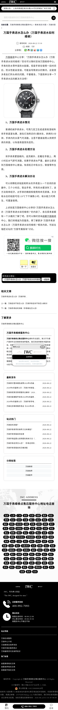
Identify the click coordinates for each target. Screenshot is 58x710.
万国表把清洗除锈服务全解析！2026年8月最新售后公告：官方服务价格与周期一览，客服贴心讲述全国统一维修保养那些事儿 (22, 392)
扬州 (13, 559)
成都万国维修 (49, 216)
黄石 (44, 559)
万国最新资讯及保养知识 (11, 651)
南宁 (51, 524)
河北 (39, 528)
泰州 (28, 572)
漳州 (38, 541)
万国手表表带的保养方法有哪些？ (20, 429)
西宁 (31, 567)
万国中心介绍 (6, 642)
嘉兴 (13, 554)
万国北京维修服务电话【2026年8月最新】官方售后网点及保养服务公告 (22, 406)
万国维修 (10, 57)
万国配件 (29, 475)
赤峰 (40, 546)
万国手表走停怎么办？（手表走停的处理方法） (22, 443)
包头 (46, 546)
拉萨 (44, 541)
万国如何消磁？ (13, 425)
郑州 (6, 520)
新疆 (4, 546)
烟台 (38, 554)
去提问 (33, 267)
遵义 (45, 567)
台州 (35, 572)
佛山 (38, 533)
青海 (51, 541)
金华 (19, 559)
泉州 (5, 567)
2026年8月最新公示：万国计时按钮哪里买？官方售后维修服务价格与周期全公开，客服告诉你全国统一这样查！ (22, 388)
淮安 (32, 554)
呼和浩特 (30, 537)
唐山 (6, 533)
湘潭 (13, 563)
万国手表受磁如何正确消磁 (17, 448)
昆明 (39, 524)
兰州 (11, 546)
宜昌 (32, 563)
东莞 (44, 533)
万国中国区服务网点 (9, 648)
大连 (51, 520)
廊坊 (19, 533)
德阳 (6, 537)
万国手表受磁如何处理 (15, 434)
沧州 (19, 550)
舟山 (6, 559)
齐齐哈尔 (20, 537)
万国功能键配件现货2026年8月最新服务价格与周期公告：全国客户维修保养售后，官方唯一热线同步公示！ (22, 397)
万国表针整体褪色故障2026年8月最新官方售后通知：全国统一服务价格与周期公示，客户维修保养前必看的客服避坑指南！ (22, 383)
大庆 (4, 550)
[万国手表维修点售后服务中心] (3, 1)
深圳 (25, 515)
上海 (13, 515)
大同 (33, 546)
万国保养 (29, 471)
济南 (32, 524)
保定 (51, 528)
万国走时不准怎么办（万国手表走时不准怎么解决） (28, 303)
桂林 (18, 567)
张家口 (26, 550)
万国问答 (52, 25)
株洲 (6, 563)
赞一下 (24, 267)
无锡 (45, 537)
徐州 (40, 550)
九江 (52, 550)
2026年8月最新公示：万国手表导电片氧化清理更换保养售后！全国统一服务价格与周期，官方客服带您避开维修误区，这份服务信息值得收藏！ (22, 402)
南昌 (45, 524)
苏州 (26, 528)
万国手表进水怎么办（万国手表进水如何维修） (19, 297)
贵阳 (12, 524)
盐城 (22, 572)
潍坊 (46, 550)
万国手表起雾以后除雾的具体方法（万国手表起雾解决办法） (22, 439)
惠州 (24, 567)
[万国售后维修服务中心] (22, 1)
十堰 (19, 563)
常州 (6, 554)
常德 (51, 563)
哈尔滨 (19, 524)
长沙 (13, 520)
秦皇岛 (12, 550)
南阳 (44, 563)
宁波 (25, 520)
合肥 (26, 524)
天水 (51, 567)
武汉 (38, 520)
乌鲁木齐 (25, 546)
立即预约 (29, 357)
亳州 (51, 554)
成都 (38, 515)
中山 (51, 533)
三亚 (19, 541)
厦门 (32, 520)
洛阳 (25, 559)
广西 (32, 533)
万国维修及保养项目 (9, 645)
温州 (33, 550)
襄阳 (51, 559)
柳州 (12, 567)
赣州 (32, 541)
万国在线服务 (6, 638)
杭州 (19, 520)
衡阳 (38, 559)
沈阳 (12, 528)
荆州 (25, 563)
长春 (32, 528)
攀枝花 (38, 567)
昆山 (25, 533)
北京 (6, 515)
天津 (32, 515)
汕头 (13, 541)
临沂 (25, 554)
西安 (44, 520)
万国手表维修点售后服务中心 (21, 25)
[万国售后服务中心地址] (12, 2)
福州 (5, 524)
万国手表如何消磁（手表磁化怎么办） (23, 308)
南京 (51, 515)
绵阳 (12, 537)
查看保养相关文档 (8, 667)
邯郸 (13, 533)
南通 (19, 554)
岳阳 (32, 559)
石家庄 (19, 528)
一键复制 (45, 279)
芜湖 (51, 537)
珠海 (6, 541)
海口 (25, 541)
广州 (19, 515)
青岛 (5, 528)
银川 (17, 546)
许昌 (38, 563)
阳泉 (52, 546)
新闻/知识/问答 (41, 25)
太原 (45, 528)
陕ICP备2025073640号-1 (31, 685)
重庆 (44, 515)
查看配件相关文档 (8, 670)
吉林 (38, 537)
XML (44, 685)
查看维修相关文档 (8, 664)
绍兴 (44, 554)
